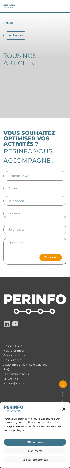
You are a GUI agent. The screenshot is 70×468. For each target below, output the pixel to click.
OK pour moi (35, 442)
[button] (64, 409)
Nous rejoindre (14, 383)
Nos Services (12, 360)
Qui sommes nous (16, 374)
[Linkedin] (7, 323)
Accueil (9, 23)
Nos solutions (13, 346)
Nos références (14, 350)
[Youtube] (15, 323)
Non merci (35, 450)
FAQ (7, 369)
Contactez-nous (14, 355)
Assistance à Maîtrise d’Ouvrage (26, 364)
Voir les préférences (35, 459)
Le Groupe (11, 378)
